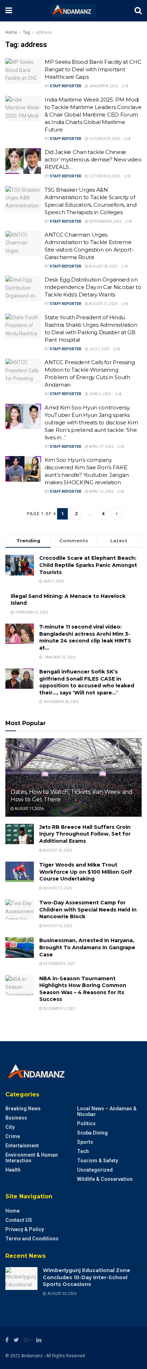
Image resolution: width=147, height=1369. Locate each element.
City (10, 1127)
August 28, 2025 (103, 266)
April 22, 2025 (101, 492)
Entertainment (22, 1145)
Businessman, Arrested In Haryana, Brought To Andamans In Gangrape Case (87, 947)
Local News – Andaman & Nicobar (107, 1111)
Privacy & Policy (24, 1229)
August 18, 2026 (57, 850)
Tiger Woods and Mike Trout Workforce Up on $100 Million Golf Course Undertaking (85, 872)
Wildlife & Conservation (105, 1179)
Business (16, 1118)
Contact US (18, 1220)
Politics (86, 1123)
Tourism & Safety (97, 1160)
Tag (26, 32)
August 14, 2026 (57, 926)
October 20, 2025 (104, 176)
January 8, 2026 (103, 86)
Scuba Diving (92, 1133)
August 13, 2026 (57, 888)
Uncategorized (95, 1170)
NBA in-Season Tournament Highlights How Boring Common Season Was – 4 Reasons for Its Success (82, 989)
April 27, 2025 (101, 447)
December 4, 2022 (58, 964)
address (44, 32)
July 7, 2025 (99, 349)
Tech (83, 1151)
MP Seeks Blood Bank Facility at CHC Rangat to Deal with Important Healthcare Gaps (93, 69)
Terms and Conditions (32, 1238)
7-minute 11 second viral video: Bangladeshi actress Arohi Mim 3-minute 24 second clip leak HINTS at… (85, 637)
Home (11, 32)
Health (13, 1170)
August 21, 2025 (103, 304)
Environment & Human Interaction (31, 1157)
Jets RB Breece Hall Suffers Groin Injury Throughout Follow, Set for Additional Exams (85, 834)
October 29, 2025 (104, 139)
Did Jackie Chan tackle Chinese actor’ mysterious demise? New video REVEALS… (93, 159)
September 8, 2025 (105, 221)
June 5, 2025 (99, 394)
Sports (85, 1142)
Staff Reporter (65, 86)
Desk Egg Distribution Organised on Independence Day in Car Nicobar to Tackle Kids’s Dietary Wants (93, 287)
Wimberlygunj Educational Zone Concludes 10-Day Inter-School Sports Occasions (86, 1277)
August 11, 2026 (29, 809)
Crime (12, 1136)
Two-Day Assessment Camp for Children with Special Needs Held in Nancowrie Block (88, 909)
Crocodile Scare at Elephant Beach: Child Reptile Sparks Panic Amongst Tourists (88, 565)
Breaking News (23, 1108)
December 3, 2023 (58, 1009)
